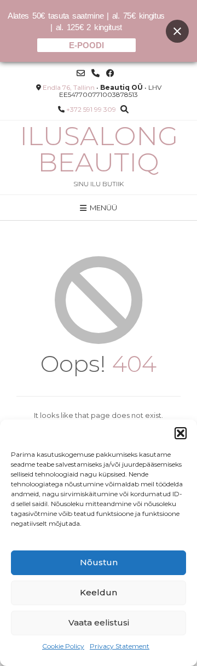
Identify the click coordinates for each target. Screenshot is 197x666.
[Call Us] (95, 73)
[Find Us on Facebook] (110, 73)
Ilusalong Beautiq (99, 149)
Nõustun (99, 562)
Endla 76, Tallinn (69, 87)
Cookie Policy (63, 646)
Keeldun (98, 592)
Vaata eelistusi (98, 622)
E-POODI (86, 45)
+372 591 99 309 (91, 109)
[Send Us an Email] (81, 73)
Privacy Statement (119, 646)
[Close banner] (177, 31)
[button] (180, 433)
